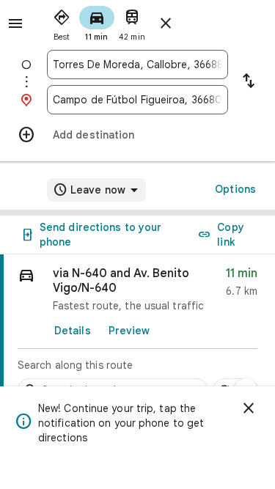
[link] (137, 332)
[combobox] (137, 64)
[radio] (61, 22)
